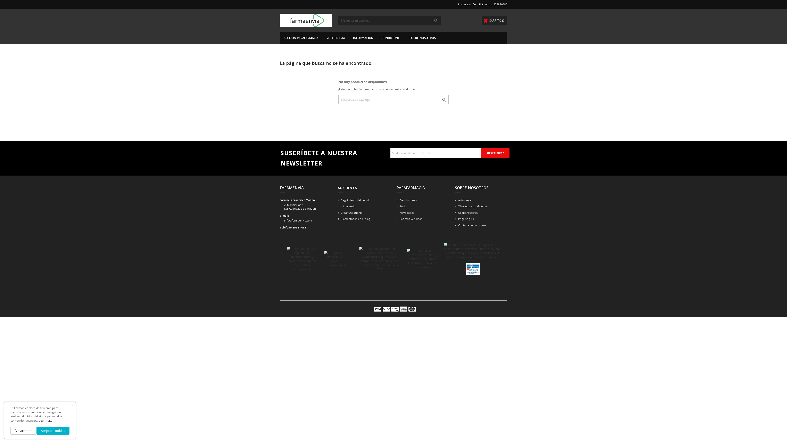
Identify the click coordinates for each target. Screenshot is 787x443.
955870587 (500, 4)
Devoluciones (408, 200)
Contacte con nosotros (472, 225)
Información (363, 38)
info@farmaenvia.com (298, 220)
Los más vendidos (410, 219)
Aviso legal (465, 200)
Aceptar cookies (53, 430)
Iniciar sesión (349, 206)
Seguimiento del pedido (355, 200)
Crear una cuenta (352, 213)
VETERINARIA (335, 38)
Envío (403, 206)
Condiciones (391, 38)
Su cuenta (347, 188)
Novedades (406, 213)
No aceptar (23, 430)
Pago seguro (466, 219)
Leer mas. (45, 420)
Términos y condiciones (473, 206)
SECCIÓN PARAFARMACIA (301, 38)
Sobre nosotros (422, 38)
